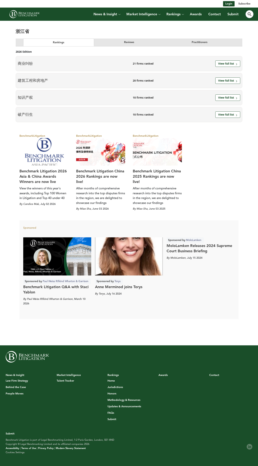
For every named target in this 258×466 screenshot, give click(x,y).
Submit (233, 14)
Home (111, 381)
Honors (111, 393)
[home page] (24, 14)
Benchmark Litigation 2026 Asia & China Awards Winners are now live (43, 176)
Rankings (58, 42)
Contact (214, 14)
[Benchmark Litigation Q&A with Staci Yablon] (57, 256)
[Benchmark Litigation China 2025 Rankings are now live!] (157, 152)
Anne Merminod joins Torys (118, 287)
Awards (196, 14)
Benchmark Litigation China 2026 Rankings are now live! (100, 176)
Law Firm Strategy (17, 381)
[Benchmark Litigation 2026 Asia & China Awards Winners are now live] (44, 152)
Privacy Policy (46, 448)
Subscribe (244, 3)
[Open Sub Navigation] (119, 14)
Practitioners (199, 42)
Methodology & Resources (123, 400)
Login (228, 3)
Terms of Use (28, 448)
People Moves (14, 393)
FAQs (110, 413)
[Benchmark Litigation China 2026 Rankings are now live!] (100, 152)
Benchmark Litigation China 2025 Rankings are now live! (157, 176)
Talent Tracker (65, 381)
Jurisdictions (115, 387)
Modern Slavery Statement (71, 448)
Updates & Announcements (124, 406)
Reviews (129, 42)
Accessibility (12, 448)
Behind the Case (16, 387)
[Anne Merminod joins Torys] (129, 256)
